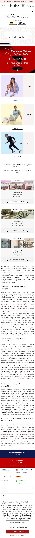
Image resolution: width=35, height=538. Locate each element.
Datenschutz (13, 535)
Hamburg (26, 434)
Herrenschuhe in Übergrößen (23, 378)
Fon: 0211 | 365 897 (17, 226)
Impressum (22, 535)
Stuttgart (3, 434)
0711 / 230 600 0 (17, 463)
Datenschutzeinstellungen (17, 522)
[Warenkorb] (33, 6)
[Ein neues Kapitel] (17, 59)
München (16, 434)
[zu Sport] (17, 145)
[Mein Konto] (28, 6)
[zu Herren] (17, 117)
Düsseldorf (10, 434)
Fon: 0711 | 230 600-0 (17, 255)
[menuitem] (3, 6)
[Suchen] (32, 11)
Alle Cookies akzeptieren (17, 531)
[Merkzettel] (30, 6)
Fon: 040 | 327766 (18, 196)
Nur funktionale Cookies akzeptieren (18, 527)
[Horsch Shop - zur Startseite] (17, 5)
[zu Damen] (17, 88)
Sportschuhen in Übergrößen (16, 393)
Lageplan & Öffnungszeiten (16, 201)
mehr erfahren (16, 454)
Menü (3, 5)
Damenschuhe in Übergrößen (10, 304)
